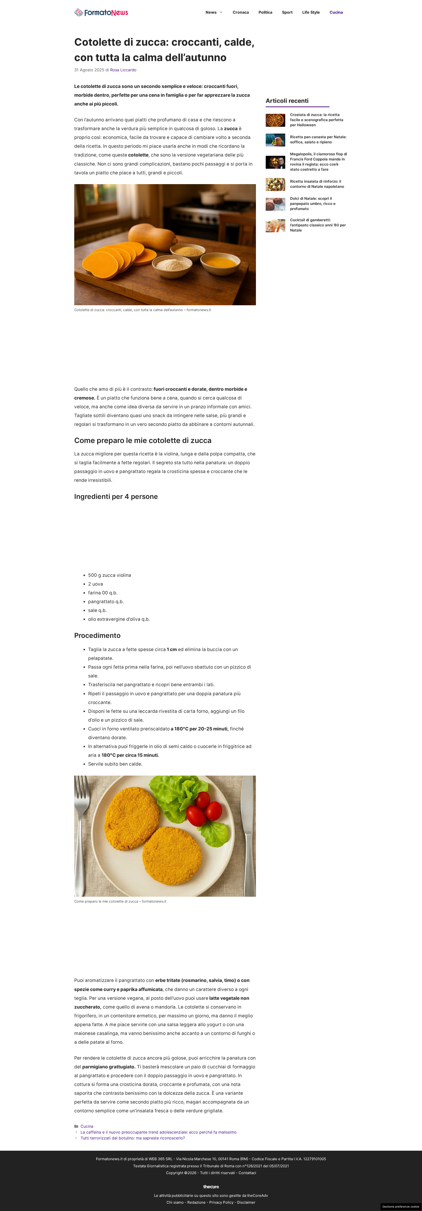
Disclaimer (246, 1202)
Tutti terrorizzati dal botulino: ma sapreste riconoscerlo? (133, 1138)
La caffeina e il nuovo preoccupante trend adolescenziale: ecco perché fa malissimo (159, 1132)
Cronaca (241, 12)
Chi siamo (175, 1202)
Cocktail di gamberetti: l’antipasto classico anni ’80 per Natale (318, 225)
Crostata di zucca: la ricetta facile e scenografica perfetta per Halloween (316, 119)
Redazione (196, 1202)
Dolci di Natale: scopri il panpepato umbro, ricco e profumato (313, 203)
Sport (287, 12)
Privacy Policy (221, 1202)
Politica (265, 12)
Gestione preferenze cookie (400, 1206)
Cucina (336, 12)
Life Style (311, 12)
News (211, 12)
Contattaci (247, 1172)
